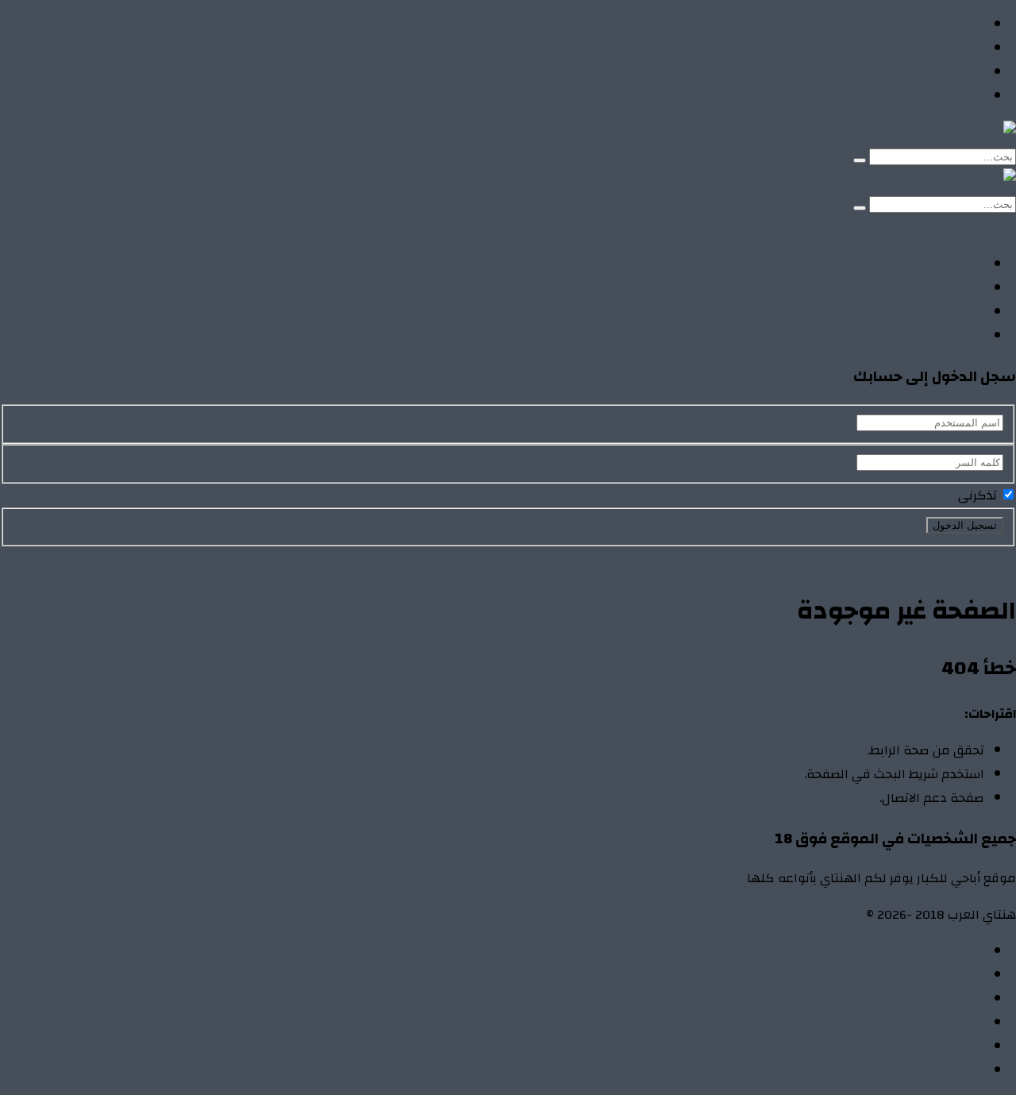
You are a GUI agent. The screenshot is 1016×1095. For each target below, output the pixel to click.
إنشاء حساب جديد (969, 558)
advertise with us (936, 1046)
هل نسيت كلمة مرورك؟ (854, 558)
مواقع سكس (946, 96)
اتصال (968, 951)
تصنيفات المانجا (941, 72)
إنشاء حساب (901, 228)
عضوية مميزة (946, 1070)
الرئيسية (961, 25)
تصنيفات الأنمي (941, 48)
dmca (969, 1023)
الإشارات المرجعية (935, 999)
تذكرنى (979, 495)
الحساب (962, 975)
